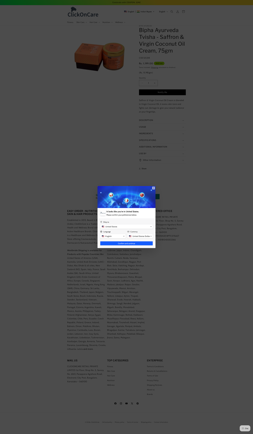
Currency (134, 232)
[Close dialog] (153, 188)
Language (107, 232)
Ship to (106, 222)
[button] (126, 226)
